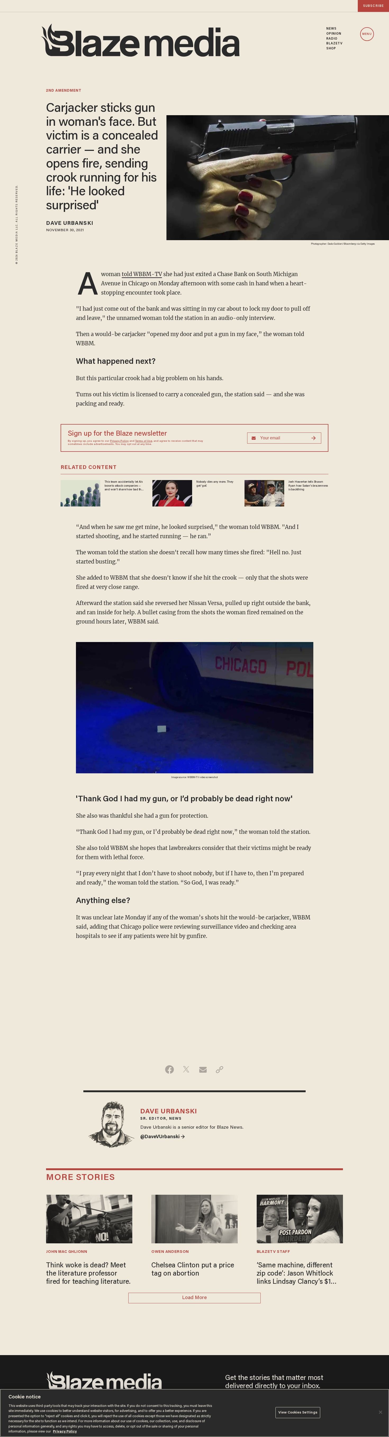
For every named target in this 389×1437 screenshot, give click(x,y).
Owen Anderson (170, 1252)
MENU (367, 34)
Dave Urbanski (69, 223)
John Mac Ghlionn (66, 1252)
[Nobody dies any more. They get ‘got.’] (172, 492)
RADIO (332, 38)
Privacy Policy (119, 441)
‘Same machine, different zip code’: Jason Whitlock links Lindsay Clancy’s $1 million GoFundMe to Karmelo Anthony (295, 1274)
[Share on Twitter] (186, 1069)
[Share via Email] (202, 1069)
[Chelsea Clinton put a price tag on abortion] (194, 1218)
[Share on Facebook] (169, 1069)
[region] (194, 1413)
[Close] (380, 1412)
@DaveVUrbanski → (162, 1137)
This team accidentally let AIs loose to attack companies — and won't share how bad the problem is (124, 485)
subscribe (373, 6)
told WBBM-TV (142, 274)
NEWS (331, 28)
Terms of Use (143, 441)
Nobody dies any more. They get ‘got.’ (214, 483)
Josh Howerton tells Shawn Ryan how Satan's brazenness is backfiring (308, 485)
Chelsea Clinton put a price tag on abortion (192, 1269)
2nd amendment (64, 91)
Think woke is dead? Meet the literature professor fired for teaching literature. (88, 1274)
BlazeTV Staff (273, 1252)
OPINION (334, 33)
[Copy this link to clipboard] (219, 1069)
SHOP (331, 48)
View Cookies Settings (297, 1412)
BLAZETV (334, 43)
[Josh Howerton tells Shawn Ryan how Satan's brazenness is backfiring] (264, 492)
